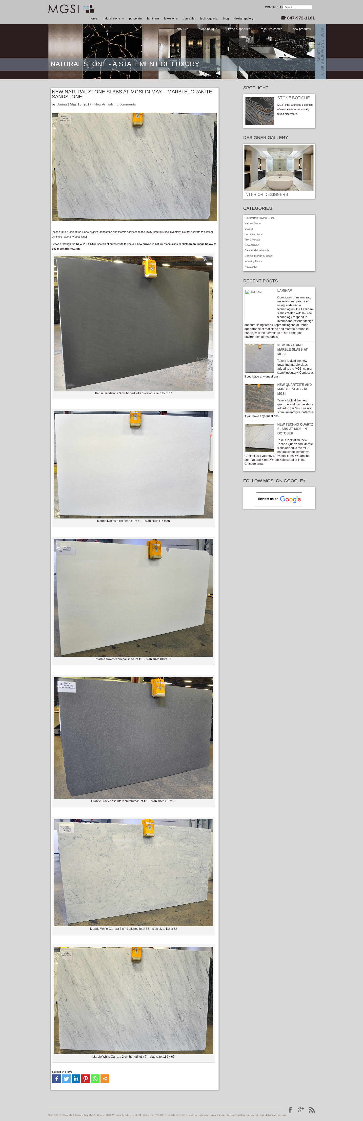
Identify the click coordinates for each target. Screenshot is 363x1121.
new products (302, 29)
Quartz (248, 228)
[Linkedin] (76, 1078)
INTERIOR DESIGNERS (266, 194)
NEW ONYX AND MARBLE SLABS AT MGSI (292, 349)
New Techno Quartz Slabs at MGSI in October (295, 429)
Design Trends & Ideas (258, 255)
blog (226, 18)
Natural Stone (252, 223)
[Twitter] (66, 1078)
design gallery (243, 18)
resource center (271, 29)
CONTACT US (273, 7)
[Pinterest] (85, 1078)
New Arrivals (104, 104)
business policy (236, 1115)
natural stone (111, 18)
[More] (105, 1078)
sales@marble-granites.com (209, 1115)
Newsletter (250, 266)
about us (182, 29)
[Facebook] (56, 1078)
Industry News (253, 261)
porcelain (135, 18)
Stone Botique (293, 98)
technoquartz (209, 18)
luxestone (170, 18)
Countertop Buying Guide (259, 217)
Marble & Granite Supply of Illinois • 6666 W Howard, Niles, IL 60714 (102, 1115)
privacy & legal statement (261, 1115)
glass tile (189, 18)
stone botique (208, 29)
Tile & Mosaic (252, 239)
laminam (153, 18)
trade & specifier (239, 29)
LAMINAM (284, 291)
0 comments (126, 104)
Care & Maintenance (256, 250)
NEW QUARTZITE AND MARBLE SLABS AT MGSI (294, 389)
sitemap (282, 1115)
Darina (62, 104)
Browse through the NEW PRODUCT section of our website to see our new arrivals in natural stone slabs (115, 243)
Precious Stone (253, 234)
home (93, 18)
